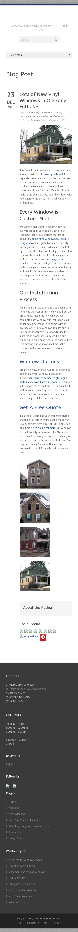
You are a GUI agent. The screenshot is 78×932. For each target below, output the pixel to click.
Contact (57, 922)
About (46, 922)
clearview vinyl (33, 112)
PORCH (10, 764)
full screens (36, 378)
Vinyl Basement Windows (23, 890)
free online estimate (44, 428)
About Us (14, 808)
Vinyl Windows (17, 814)
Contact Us (15, 832)
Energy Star (15, 838)
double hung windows (42, 239)
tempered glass (53, 378)
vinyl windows (57, 116)
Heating (23, 116)
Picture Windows (18, 878)
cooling (58, 112)
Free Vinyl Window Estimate (24, 820)
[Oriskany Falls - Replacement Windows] (35, 473)
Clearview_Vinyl (38, 119)
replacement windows (38, 116)
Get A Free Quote (40, 407)
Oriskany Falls (50, 174)
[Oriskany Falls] (35, 576)
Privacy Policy (33, 922)
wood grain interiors (45, 382)
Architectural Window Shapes (25, 860)
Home (12, 801)
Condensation (47, 112)
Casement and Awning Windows (27, 872)
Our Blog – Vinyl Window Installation (29, 826)
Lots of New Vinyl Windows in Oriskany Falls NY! (43, 101)
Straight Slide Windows (22, 884)
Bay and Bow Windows (22, 866)
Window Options (39, 362)
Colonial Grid (62, 386)
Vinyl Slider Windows (20, 896)
